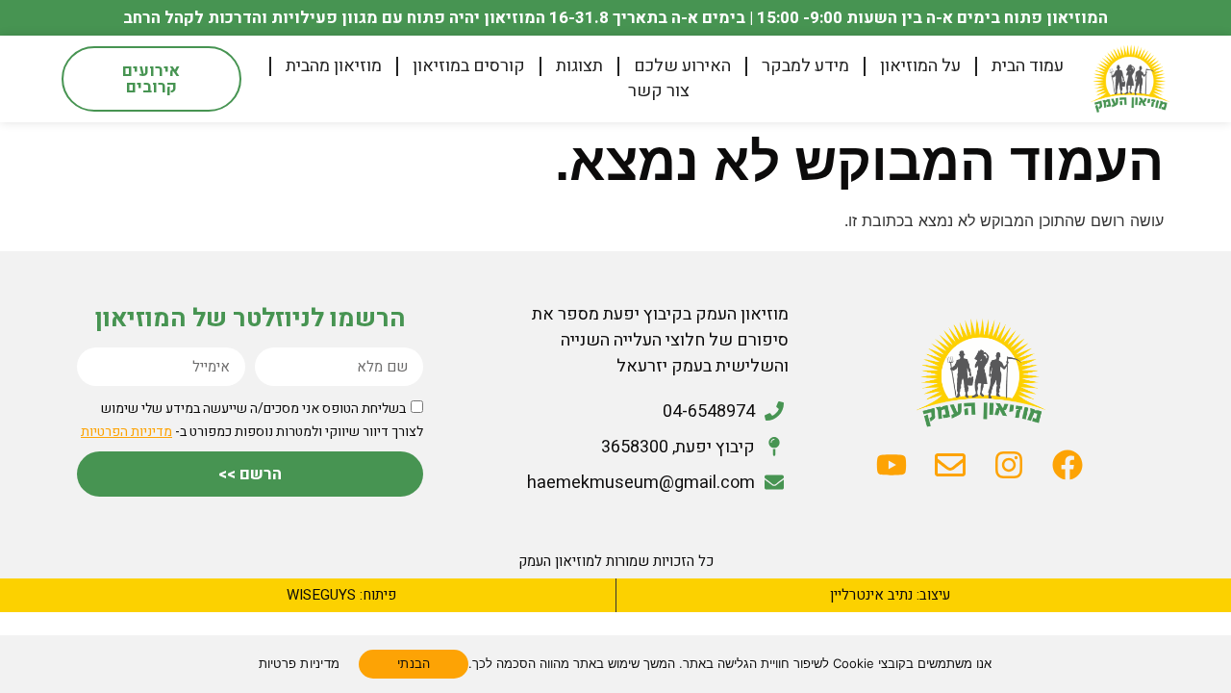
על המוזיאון (920, 66)
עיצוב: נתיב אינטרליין (890, 594)
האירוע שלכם (682, 66)
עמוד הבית (1028, 66)
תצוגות (579, 66)
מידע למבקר (805, 66)
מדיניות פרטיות (299, 663)
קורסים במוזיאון (469, 66)
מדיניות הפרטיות (126, 432)
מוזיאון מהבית (334, 66)
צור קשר (659, 91)
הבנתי (413, 663)
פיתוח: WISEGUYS (341, 594)
